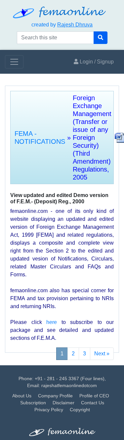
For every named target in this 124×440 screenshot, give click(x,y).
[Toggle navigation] (14, 61)
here (51, 322)
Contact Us (92, 402)
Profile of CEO (94, 395)
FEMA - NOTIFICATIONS (40, 137)
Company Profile (55, 395)
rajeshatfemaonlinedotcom (69, 385)
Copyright (80, 409)
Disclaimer (63, 402)
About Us (21, 395)
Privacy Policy (48, 409)
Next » (101, 353)
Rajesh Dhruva (75, 24)
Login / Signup (96, 61)
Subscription (33, 402)
